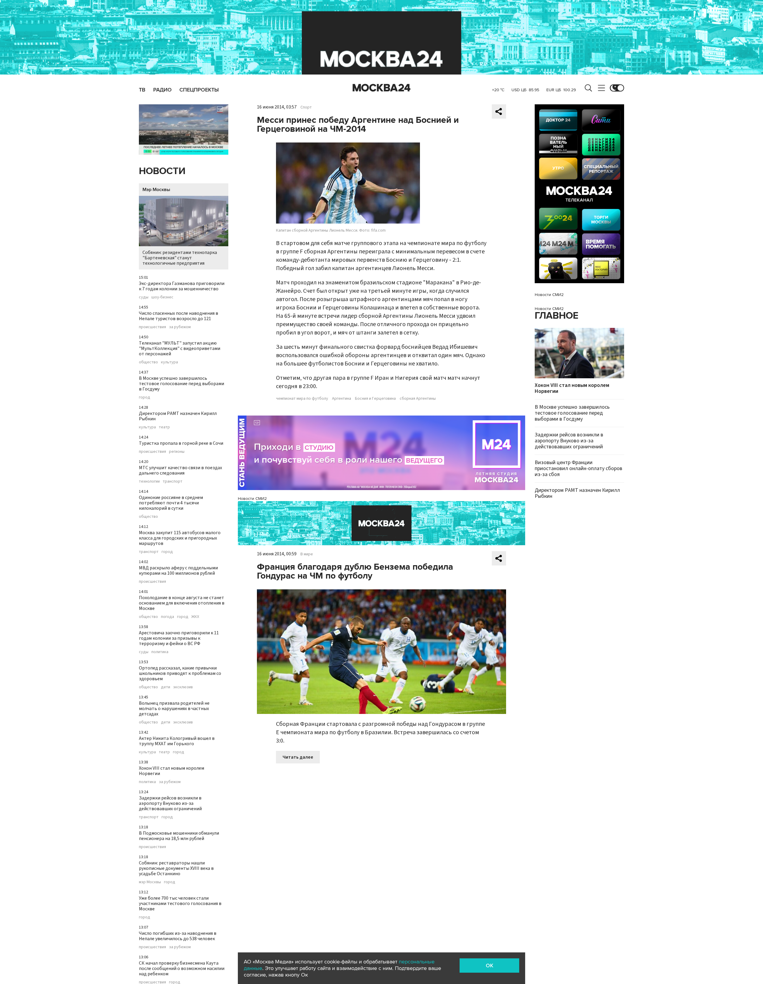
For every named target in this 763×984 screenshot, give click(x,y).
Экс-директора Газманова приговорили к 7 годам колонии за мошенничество (181, 286)
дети (165, 687)
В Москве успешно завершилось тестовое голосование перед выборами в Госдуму (181, 383)
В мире (306, 554)
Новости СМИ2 (252, 498)
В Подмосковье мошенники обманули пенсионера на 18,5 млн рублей (179, 836)
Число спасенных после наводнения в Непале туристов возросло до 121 (178, 316)
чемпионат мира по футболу (302, 398)
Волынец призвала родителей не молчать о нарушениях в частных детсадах (174, 708)
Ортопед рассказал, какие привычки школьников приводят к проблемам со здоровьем (180, 673)
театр (164, 427)
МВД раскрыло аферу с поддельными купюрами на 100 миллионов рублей (178, 571)
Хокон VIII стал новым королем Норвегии (171, 771)
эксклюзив (183, 687)
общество (148, 362)
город (144, 397)
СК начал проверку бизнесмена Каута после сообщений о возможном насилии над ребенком (181, 968)
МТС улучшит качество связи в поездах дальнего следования (180, 470)
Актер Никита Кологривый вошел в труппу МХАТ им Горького (177, 741)
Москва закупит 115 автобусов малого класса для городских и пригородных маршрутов (180, 538)
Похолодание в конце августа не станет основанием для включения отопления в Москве (181, 603)
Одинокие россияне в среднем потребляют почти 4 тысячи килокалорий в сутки (171, 503)
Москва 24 (381, 87)
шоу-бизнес (162, 297)
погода (167, 617)
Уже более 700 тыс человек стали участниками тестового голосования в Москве (180, 903)
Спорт (306, 107)
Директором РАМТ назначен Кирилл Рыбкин (178, 416)
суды (143, 297)
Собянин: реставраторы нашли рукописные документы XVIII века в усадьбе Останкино (176, 868)
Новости (162, 171)
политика (159, 652)
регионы (176, 452)
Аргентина (341, 398)
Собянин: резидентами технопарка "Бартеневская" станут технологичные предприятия (179, 257)
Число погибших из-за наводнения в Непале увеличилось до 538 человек (177, 936)
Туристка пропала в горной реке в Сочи (181, 443)
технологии (149, 481)
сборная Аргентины (418, 398)
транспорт (172, 481)
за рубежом (180, 327)
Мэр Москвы (156, 190)
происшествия (152, 327)
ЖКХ (195, 617)
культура (169, 362)
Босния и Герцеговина (375, 398)
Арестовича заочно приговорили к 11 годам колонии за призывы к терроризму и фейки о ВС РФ (179, 638)
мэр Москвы (150, 882)
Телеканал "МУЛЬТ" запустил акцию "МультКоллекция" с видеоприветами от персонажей (179, 348)
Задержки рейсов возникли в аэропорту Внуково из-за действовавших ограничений (170, 803)
